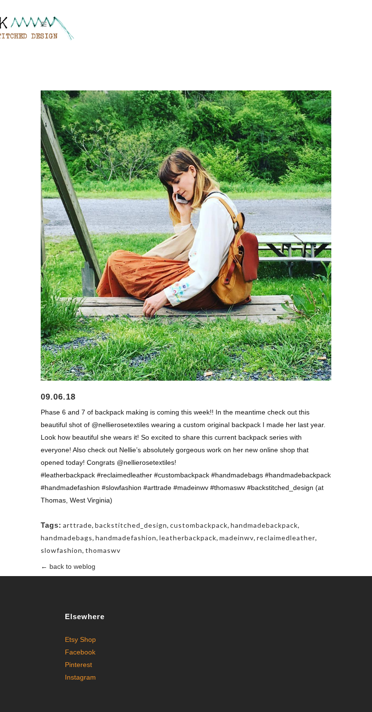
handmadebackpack (264, 525)
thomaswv (103, 550)
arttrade (77, 525)
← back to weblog (68, 566)
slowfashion (61, 550)
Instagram (80, 677)
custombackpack (199, 525)
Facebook (80, 652)
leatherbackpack (188, 538)
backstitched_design (131, 525)
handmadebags (67, 538)
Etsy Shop (80, 639)
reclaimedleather (286, 538)
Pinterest (78, 664)
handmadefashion (125, 538)
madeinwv (236, 538)
